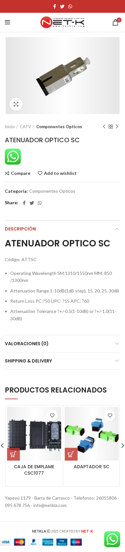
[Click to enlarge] (16, 104)
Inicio (10, 126)
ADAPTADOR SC (91, 466)
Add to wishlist (60, 173)
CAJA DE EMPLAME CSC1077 (34, 469)
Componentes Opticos (59, 126)
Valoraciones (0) (27, 343)
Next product (117, 126)
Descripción (20, 229)
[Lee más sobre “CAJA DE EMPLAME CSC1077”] (13, 454)
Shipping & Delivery (28, 361)
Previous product (104, 126)
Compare (20, 173)
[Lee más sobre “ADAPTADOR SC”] (71, 454)
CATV (25, 126)
